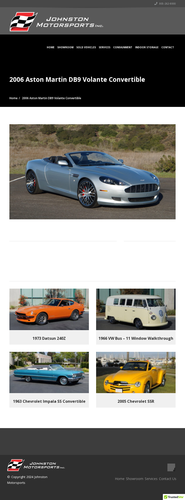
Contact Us (167, 478)
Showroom (65, 47)
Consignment (122, 47)
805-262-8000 (167, 3)
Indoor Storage (147, 47)
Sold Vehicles (86, 47)
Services (104, 47)
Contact (167, 47)
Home (50, 47)
